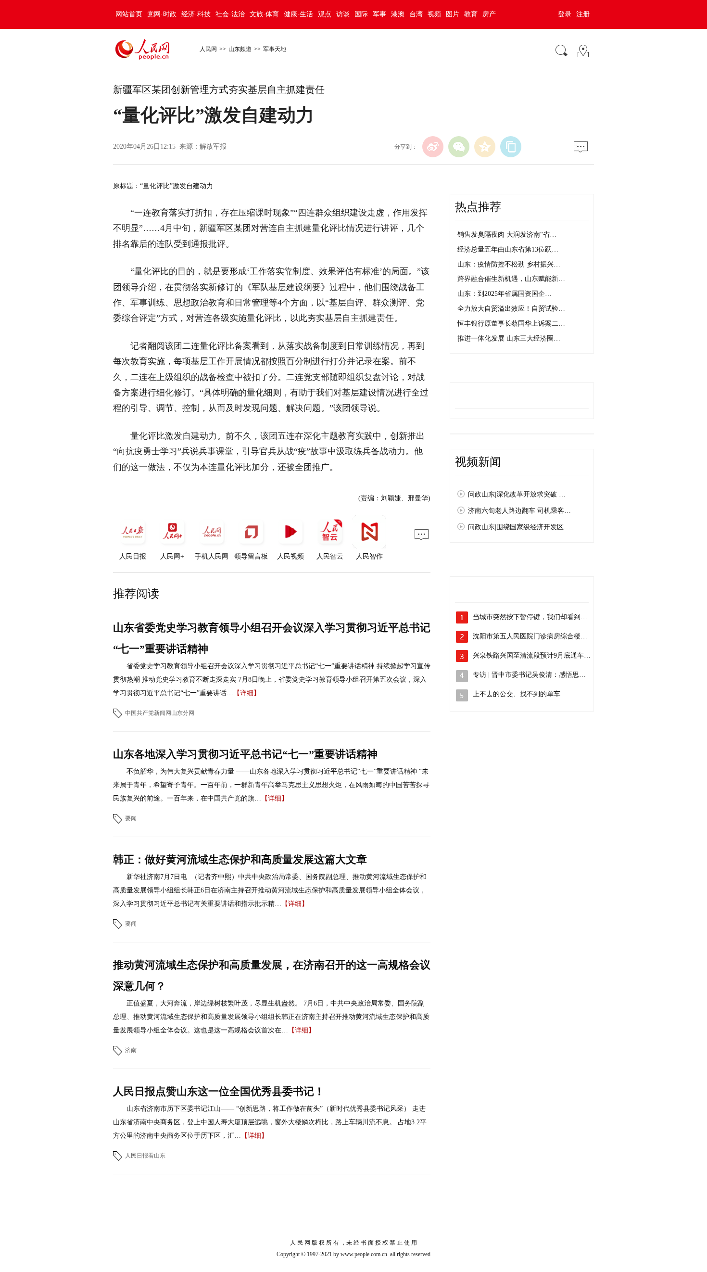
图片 (452, 14)
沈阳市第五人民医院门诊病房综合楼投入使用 (540, 636)
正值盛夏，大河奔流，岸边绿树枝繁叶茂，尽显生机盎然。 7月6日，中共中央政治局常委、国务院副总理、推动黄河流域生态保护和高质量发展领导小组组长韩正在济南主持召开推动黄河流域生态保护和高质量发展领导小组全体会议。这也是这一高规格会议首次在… (271, 1017)
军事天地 (274, 49)
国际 (361, 14)
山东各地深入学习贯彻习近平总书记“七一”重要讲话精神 (245, 754)
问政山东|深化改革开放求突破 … (517, 494)
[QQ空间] (484, 146)
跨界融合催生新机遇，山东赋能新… (511, 278)
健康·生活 (298, 14)
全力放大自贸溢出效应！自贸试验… (511, 308)
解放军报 (213, 146)
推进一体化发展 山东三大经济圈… (508, 338)
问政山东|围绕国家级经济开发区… (519, 527)
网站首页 (128, 14)
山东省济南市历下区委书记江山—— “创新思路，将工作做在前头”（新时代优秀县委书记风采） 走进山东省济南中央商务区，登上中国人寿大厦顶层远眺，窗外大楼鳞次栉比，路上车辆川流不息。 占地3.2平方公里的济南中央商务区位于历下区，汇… (270, 1122)
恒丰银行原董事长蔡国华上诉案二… (511, 323)
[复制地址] (510, 146)
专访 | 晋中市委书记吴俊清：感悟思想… (533, 674)
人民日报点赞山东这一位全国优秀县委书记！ (219, 1091)
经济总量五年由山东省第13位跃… (507, 249)
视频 (434, 14)
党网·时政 (162, 14)
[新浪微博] (432, 146)
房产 (489, 14)
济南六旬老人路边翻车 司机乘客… (519, 510)
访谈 (343, 14)
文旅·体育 (264, 14)
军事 (379, 14)
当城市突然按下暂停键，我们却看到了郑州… (540, 617)
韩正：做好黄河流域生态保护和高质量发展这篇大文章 (240, 859)
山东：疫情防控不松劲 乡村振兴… (508, 264)
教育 (471, 14)
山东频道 (240, 49)
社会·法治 (230, 14)
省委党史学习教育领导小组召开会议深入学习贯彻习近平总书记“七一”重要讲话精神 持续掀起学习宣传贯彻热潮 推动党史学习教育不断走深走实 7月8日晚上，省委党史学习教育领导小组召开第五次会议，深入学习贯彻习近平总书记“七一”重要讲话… (271, 679)
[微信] (458, 146)
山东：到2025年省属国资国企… (504, 293)
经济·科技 (196, 14)
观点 (324, 14)
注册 (583, 14)
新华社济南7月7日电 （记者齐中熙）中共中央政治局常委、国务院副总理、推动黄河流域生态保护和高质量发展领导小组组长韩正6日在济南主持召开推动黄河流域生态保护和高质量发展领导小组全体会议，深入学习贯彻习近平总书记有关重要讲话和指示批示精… (270, 890)
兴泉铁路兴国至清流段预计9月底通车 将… (536, 655)
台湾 (416, 14)
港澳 (397, 14)
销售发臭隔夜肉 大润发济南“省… (506, 234)
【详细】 (246, 693)
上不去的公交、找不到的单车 (516, 694)
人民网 (208, 49)
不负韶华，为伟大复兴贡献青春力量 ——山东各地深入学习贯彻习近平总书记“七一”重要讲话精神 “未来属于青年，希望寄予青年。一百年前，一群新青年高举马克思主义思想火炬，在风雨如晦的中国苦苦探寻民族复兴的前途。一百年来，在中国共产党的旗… (271, 785)
